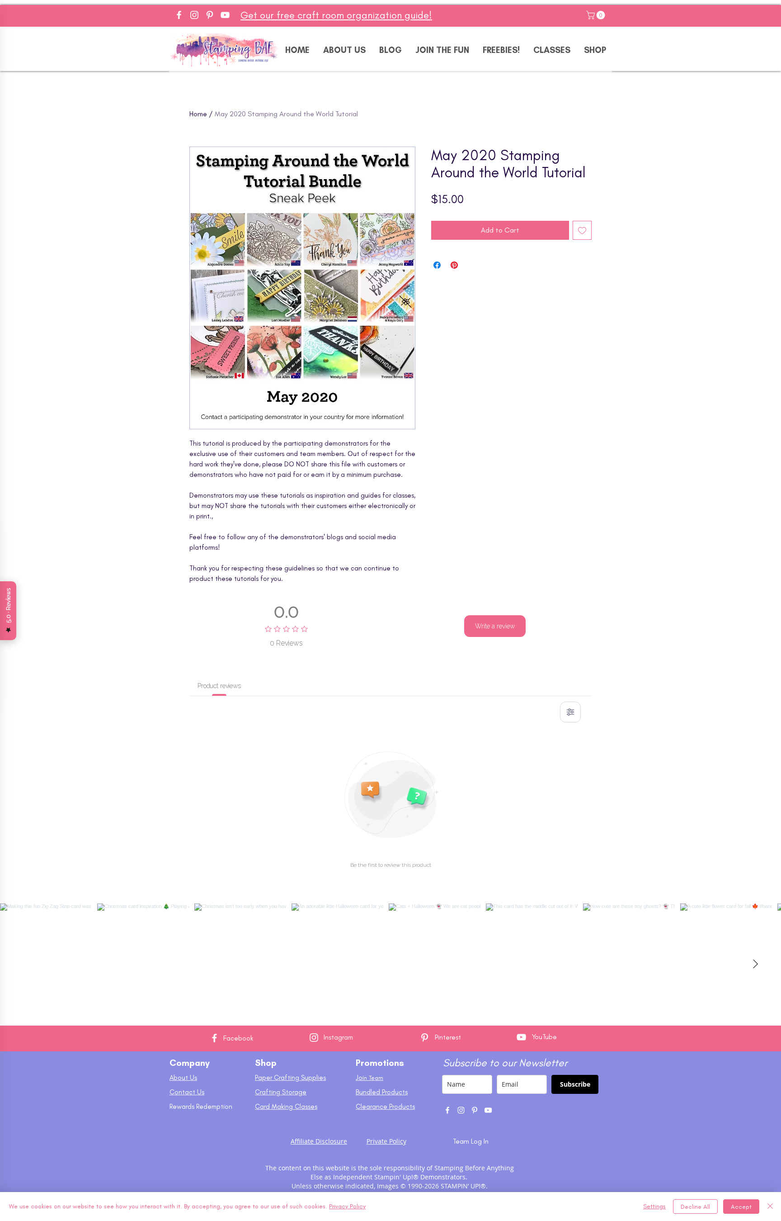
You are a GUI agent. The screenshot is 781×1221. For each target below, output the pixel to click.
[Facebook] (179, 15)
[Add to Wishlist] (582, 230)
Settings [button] (654, 1206)
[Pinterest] (209, 15)
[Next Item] (755, 964)
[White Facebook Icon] (214, 1038)
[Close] (770, 1206)
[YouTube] (225, 15)
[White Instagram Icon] (314, 1037)
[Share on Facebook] (437, 265)
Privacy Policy (347, 1206)
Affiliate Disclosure (319, 1141)
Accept (741, 1207)
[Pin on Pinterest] (454, 265)
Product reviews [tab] (219, 685)
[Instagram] (194, 15)
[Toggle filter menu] (570, 712)
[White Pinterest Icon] (424, 1037)
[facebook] (447, 1110)
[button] (596, 15)
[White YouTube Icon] (521, 1037)
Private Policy (386, 1141)
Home (198, 113)
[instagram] (461, 1110)
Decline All (695, 1207)
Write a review (495, 626)
